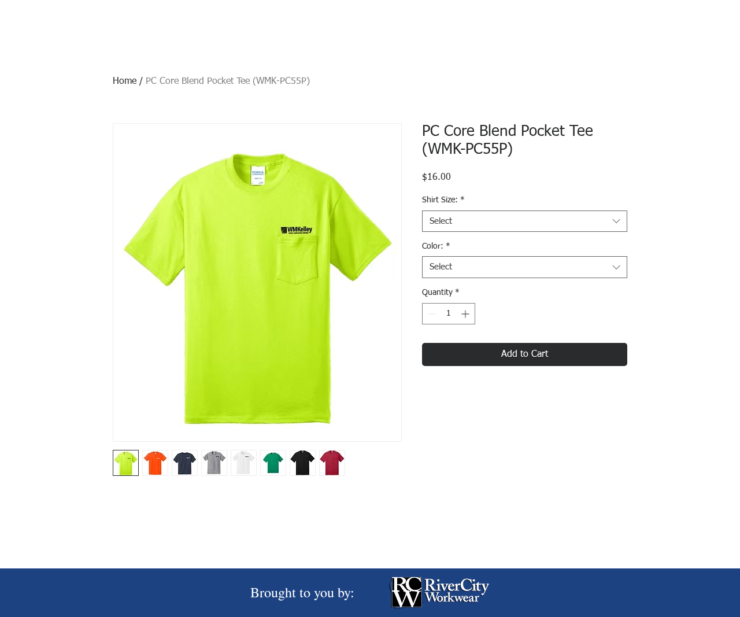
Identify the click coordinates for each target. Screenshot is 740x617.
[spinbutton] (448, 314)
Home (124, 81)
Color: (436, 246)
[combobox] (524, 221)
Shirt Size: (443, 200)
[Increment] (466, 314)
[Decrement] (431, 314)
